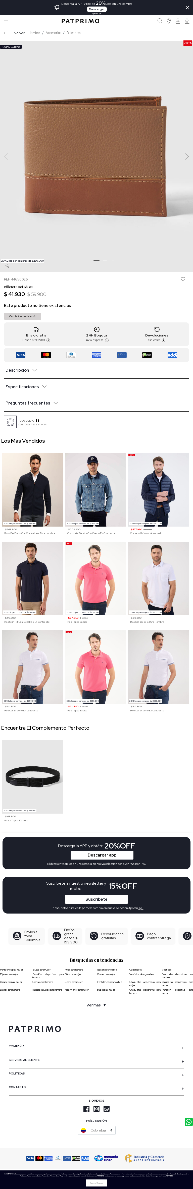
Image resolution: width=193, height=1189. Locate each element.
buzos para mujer (106, 989)
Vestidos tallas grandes (141, 974)
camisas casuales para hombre (47, 989)
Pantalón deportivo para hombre (48, 976)
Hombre (34, 33)
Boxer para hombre (107, 969)
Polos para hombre (74, 969)
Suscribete (96, 899)
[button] (169, 21)
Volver (19, 32)
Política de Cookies (176, 1174)
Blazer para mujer (106, 974)
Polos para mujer (73, 974)
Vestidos (166, 969)
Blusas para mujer (41, 969)
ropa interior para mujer (77, 989)
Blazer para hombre (10, 989)
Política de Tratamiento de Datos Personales (34, 1176)
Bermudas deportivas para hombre (177, 976)
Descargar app (102, 855)
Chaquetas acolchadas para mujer (145, 983)
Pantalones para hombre (109, 982)
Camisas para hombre (43, 982)
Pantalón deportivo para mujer (177, 991)
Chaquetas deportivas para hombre (145, 991)
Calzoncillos (135, 969)
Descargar (97, 9)
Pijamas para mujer (9, 974)
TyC (140, 908)
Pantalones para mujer (11, 969)
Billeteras (73, 33)
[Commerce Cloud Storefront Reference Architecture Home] (80, 21)
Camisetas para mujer (11, 982)
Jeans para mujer (74, 982)
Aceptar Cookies (96, 1183)
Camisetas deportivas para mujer (177, 983)
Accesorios (53, 33)
